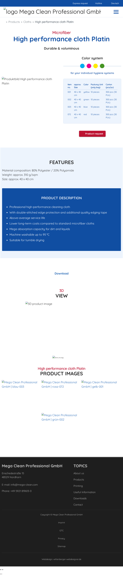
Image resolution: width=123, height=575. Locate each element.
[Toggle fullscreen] (2, 569)
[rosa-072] (61, 395)
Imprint (61, 522)
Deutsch (115, 3)
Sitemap (62, 546)
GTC (62, 530)
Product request (94, 133)
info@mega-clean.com (24, 484)
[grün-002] (61, 428)
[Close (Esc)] (0, 569)
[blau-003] (22, 395)
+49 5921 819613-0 (21, 491)
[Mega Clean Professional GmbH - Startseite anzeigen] (3, 22)
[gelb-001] (101, 395)
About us (79, 473)
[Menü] (116, 11)
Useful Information (85, 492)
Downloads (80, 498)
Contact (78, 504)
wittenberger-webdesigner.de (67, 559)
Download (62, 273)
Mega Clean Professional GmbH (68, 514)
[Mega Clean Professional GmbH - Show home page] (50, 12)
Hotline (98, 3)
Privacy (61, 538)
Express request (80, 3)
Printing (78, 485)
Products (79, 479)
